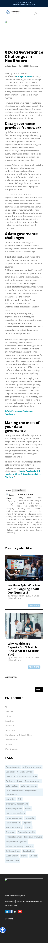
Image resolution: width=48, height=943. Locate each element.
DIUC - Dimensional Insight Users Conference (21, 792)
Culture (8, 716)
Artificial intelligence (32, 767)
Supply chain (28, 851)
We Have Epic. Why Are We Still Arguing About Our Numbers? (24, 588)
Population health (26, 832)
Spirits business (13, 851)
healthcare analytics (15, 813)
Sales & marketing (14, 846)
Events (28, 808)
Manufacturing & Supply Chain (18, 735)
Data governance (33, 781)
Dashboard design (14, 781)
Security (29, 846)
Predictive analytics (33, 836)
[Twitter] (11, 504)
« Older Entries (11, 677)
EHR (20, 799)
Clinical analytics (25, 771)
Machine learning (14, 827)
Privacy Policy (9, 901)
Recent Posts (19, 490)
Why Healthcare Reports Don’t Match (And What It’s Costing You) (23, 649)
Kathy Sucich (12, 66)
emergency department (17, 803)
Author (8, 490)
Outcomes (10, 832)
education (10, 799)
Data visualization (29, 786)
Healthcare (33, 66)
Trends (24, 855)
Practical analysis (14, 836)
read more (34, 605)
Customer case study (27, 776)
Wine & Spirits (11, 749)
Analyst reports (13, 767)
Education (9, 721)
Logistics (27, 822)
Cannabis (9, 711)
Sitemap (9, 918)
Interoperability (13, 822)
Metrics (28, 827)
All (6, 707)
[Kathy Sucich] (12, 498)
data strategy (12, 786)
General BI (9, 725)
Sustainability (12, 855)
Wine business (12, 860)
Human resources (14, 818)
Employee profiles (14, 808)
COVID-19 (10, 776)
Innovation (30, 818)
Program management (16, 841)
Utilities (8, 744)
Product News (11, 739)
